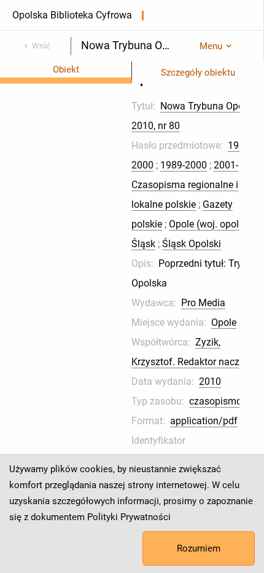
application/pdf (204, 421)
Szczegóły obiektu (198, 72)
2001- (226, 165)
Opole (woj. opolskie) (214, 224)
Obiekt (66, 69)
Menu (211, 46)
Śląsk (143, 244)
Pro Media (203, 303)
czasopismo (215, 401)
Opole (223, 322)
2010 (210, 381)
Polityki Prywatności (129, 517)
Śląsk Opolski (191, 244)
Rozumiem (198, 548)
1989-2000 (183, 165)
